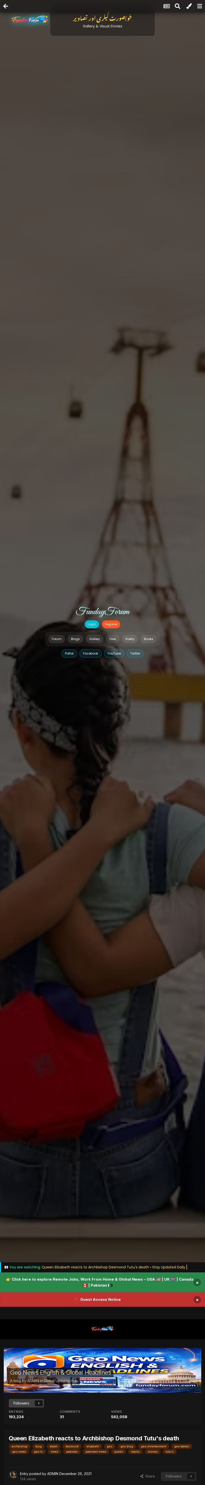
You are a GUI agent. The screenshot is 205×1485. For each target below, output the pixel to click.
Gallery (94, 639)
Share (149, 1476)
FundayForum (102, 612)
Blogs (75, 639)
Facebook (90, 653)
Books (148, 639)
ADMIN (33, 1380)
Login (92, 624)
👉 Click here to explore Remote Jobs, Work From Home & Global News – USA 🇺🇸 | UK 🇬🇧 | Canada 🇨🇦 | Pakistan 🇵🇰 (99, 1282)
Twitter (135, 653)
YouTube (114, 653)
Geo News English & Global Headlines (60, 1372)
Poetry (130, 639)
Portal (69, 653)
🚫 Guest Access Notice (97, 1299)
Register (111, 624)
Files (113, 639)
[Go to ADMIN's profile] (13, 1475)
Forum (57, 639)
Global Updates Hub (61, 1380)
